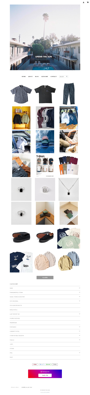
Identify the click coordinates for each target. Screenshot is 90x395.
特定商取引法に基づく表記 (27, 387)
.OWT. (11, 344)
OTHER (12, 348)
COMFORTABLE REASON (17, 335)
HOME (24, 76)
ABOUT (30, 76)
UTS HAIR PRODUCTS (16, 305)
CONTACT (53, 76)
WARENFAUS (13, 322)
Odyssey (12, 340)
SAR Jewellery (13, 309)
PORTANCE (13, 327)
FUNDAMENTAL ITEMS (16, 292)
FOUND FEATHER (15, 318)
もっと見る (45, 277)
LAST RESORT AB (14, 314)
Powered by (43, 392)
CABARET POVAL (14, 331)
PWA (11, 353)
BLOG (37, 76)
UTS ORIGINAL (14, 301)
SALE (11, 357)
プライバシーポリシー (15, 387)
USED (11, 288)
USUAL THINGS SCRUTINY (17, 296)
